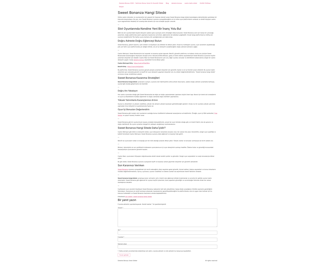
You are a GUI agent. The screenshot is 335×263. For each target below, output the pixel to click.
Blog (167, 3)
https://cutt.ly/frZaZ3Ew (142, 63)
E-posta (121, 237)
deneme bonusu (176, 3)
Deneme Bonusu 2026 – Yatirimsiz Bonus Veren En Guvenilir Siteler (141, 3)
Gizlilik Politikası (205, 3)
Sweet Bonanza (123, 169)
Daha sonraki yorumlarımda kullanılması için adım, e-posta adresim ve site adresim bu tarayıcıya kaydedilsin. (155, 251)
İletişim (121, 7)
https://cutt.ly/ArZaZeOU (135, 66)
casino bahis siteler (191, 3)
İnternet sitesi (122, 244)
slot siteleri (128, 196)
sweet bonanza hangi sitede (142, 196)
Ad (119, 230)
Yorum (120, 207)
